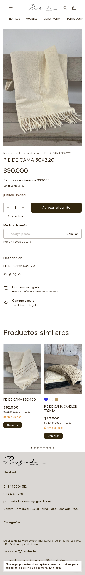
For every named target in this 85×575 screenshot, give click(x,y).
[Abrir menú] (11, 7)
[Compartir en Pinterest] (19, 274)
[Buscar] (65, 7)
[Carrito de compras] (74, 7)
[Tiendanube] (20, 552)
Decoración (52, 19)
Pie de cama (33, 153)
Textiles (14, 19)
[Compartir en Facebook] (9, 274)
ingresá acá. (73, 540)
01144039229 (13, 494)
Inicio (6, 153)
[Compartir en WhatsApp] (5, 274)
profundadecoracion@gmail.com (27, 501)
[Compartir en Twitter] (14, 274)
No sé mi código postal (17, 241)
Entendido (55, 567)
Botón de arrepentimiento (21, 544)
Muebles (31, 19)
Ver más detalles (13, 185)
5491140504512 (15, 486)
